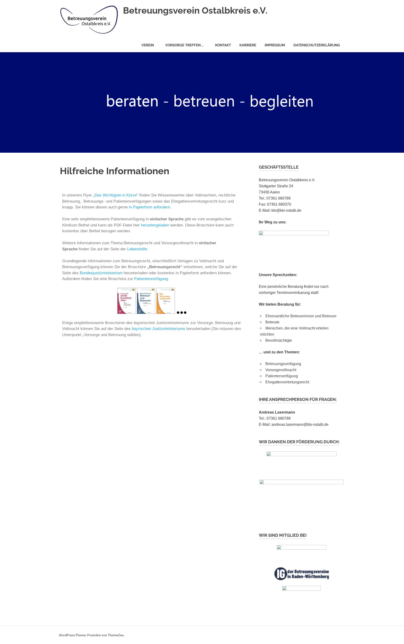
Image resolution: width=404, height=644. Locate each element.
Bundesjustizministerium (101, 273)
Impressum (275, 45)
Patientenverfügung (151, 279)
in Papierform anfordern (149, 207)
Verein (147, 45)
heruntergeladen (155, 225)
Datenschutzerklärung (316, 45)
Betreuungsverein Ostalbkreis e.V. (195, 10)
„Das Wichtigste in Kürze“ (115, 195)
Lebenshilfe (137, 249)
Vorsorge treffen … (184, 45)
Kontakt (223, 45)
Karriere (247, 45)
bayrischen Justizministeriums (158, 328)
